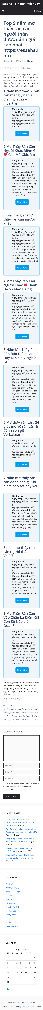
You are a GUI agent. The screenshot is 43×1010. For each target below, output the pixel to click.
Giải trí (10, 705)
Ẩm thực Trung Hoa (15, 887)
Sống (8, 918)
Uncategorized (12, 926)
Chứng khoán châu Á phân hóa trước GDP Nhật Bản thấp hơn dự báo (20, 822)
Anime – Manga (13, 891)
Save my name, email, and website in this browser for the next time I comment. (22, 786)
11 (12, 967)
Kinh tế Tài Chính (13, 907)
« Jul (8, 989)
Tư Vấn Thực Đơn (13, 922)
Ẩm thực (9, 884)
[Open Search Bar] (3, 11)
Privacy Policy (13, 1002)
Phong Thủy (11, 914)
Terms (23, 1002)
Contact (32, 1002)
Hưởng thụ (10, 903)
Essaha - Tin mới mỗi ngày (21, 4)
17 (8, 972)
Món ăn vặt (11, 911)
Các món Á (10, 895)
